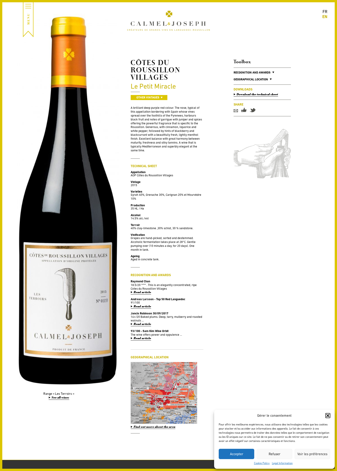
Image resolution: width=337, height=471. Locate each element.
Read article (142, 292)
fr (325, 11)
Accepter (236, 454)
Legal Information (282, 463)
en (324, 16)
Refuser (274, 454)
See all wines (60, 397)
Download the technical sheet (257, 94)
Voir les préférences (312, 454)
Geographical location (251, 79)
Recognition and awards (252, 72)
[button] (328, 415)
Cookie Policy (262, 463)
